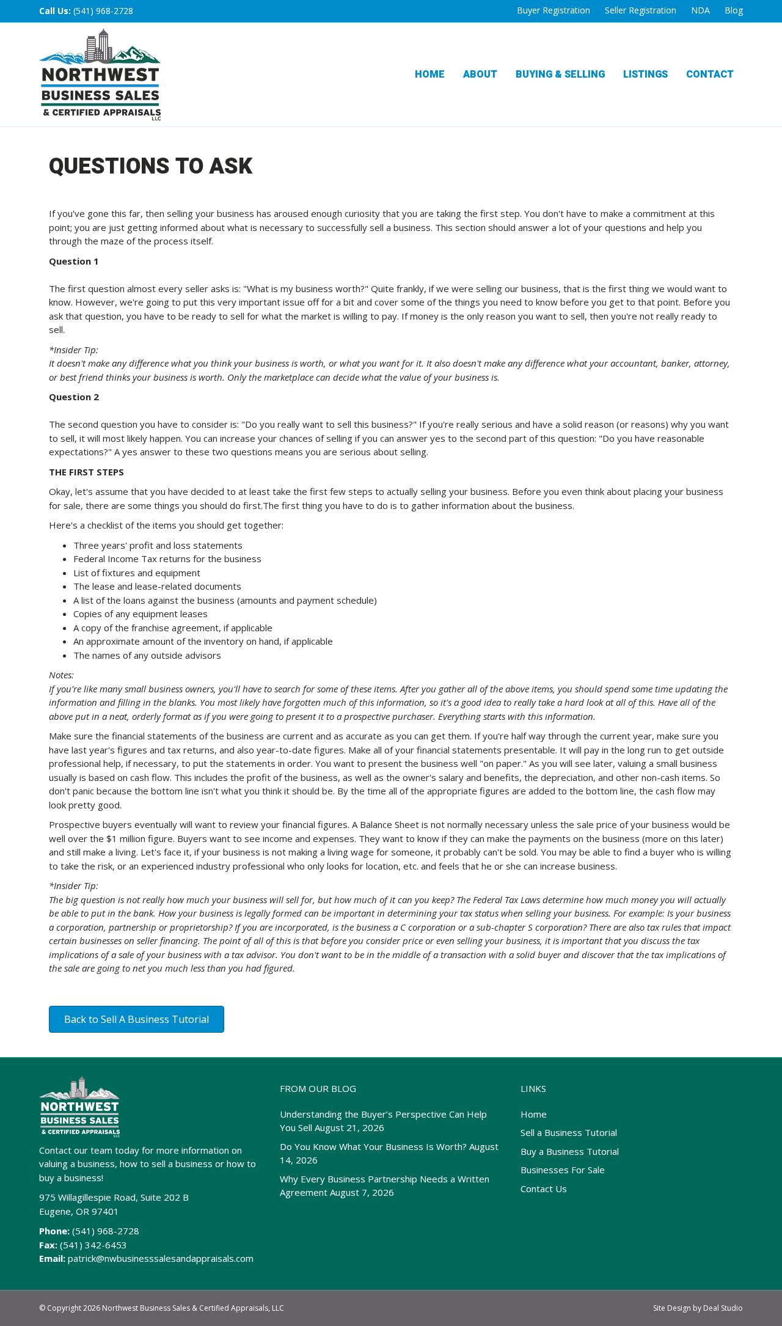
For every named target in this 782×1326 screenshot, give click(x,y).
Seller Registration (640, 10)
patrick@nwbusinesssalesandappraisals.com (161, 1258)
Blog (734, 10)
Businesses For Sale (563, 1169)
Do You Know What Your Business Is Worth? (373, 1146)
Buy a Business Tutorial (570, 1151)
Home (430, 74)
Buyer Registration (553, 10)
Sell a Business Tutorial (569, 1132)
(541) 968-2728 (103, 10)
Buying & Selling (560, 74)
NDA (700, 10)
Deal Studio (723, 1308)
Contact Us (544, 1188)
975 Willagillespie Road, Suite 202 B (114, 1197)
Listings (645, 74)
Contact (710, 74)
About (480, 74)
